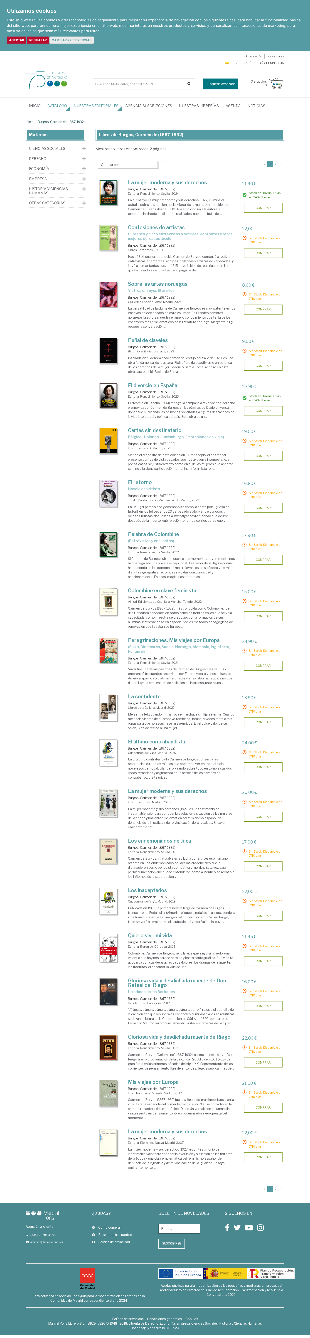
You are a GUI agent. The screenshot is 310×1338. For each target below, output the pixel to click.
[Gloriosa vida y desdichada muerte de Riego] (108, 1047)
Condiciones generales (164, 1319)
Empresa (38, 179)
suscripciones (148, 106)
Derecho (37, 159)
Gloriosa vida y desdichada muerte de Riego (179, 1037)
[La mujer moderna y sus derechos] (108, 192)
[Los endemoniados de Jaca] (108, 851)
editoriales (96, 106)
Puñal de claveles (148, 340)
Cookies (191, 1319)
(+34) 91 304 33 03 (43, 1234)
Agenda (233, 106)
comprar (263, 208)
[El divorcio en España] (108, 395)
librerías (199, 106)
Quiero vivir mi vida (150, 935)
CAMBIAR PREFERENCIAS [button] (71, 40)
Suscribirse (171, 1243)
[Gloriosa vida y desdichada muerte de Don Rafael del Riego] (108, 991)
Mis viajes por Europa (153, 1082)
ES (232, 63)
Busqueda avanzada (220, 84)
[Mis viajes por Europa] (108, 1093)
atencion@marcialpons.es (46, 1242)
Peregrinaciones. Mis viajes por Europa (174, 640)
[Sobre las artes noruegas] (108, 294)
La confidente (144, 696)
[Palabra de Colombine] (108, 544)
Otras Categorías (47, 203)
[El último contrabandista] (108, 752)
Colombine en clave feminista (162, 590)
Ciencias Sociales (47, 149)
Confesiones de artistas (156, 227)
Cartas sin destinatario (155, 430)
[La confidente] (108, 707)
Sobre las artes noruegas (157, 284)
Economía (39, 169)
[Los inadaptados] (108, 901)
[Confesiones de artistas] (108, 238)
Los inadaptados (147, 890)
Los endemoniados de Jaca (159, 841)
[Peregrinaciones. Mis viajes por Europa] (108, 650)
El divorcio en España (152, 385)
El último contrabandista (156, 742)
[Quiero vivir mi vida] (108, 947)
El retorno (140, 482)
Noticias (256, 106)
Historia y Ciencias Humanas (48, 191)
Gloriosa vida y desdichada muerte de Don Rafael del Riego (177, 983)
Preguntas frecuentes (115, 1235)
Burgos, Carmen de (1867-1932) (61, 122)
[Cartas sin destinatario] (108, 441)
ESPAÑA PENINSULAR (269, 63)
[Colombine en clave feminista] (108, 601)
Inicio (36, 105)
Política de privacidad (114, 1242)
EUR (244, 63)
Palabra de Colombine (153, 534)
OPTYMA (173, 1328)
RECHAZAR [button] (38, 40)
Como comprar (109, 1227)
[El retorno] (108, 493)
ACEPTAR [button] (16, 40)
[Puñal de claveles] (108, 351)
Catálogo (57, 106)
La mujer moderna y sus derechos (167, 182)
